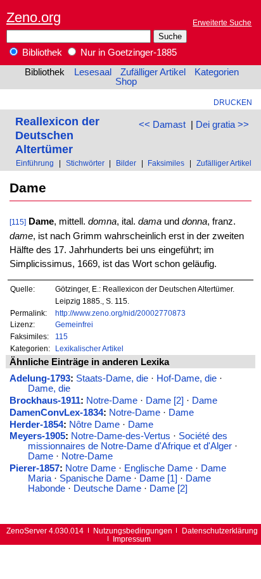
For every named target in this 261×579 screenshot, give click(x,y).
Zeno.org (33, 17)
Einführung (35, 163)
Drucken (232, 102)
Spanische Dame (95, 478)
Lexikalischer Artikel (89, 348)
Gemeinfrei (74, 324)
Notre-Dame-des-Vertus (120, 436)
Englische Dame (158, 468)
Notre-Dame (111, 400)
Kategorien (216, 72)
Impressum (132, 539)
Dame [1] (158, 478)
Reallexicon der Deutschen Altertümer (57, 135)
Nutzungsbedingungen (132, 530)
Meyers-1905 (37, 436)
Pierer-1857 (35, 468)
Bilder (126, 163)
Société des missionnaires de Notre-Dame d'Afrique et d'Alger (130, 441)
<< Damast (162, 125)
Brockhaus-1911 (45, 400)
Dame (204, 400)
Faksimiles (166, 163)
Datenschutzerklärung (220, 530)
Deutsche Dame (107, 488)
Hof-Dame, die (186, 378)
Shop (126, 82)
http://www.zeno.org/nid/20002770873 (120, 313)
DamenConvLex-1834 (56, 413)
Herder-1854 (36, 425)
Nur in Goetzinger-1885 (127, 52)
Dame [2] (165, 400)
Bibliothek (41, 52)
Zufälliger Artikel (153, 72)
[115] (18, 222)
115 (61, 336)
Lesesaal (92, 72)
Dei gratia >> (222, 125)
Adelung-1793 (40, 378)
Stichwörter (85, 163)
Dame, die (49, 388)
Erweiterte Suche (222, 22)
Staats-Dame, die (112, 378)
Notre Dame (90, 468)
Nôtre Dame (94, 425)
